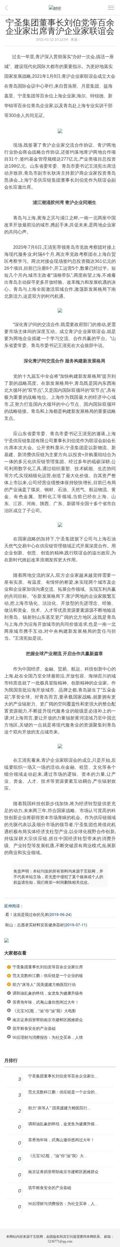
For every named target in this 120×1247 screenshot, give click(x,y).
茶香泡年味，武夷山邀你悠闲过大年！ (46, 1002)
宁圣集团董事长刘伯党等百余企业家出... (63, 1076)
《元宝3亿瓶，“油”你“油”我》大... (57, 1156)
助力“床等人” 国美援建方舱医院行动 (44, 985)
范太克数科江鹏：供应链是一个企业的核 (48, 976)
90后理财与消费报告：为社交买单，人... (63, 1204)
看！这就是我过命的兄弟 (26, 915)
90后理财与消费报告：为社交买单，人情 (48, 1037)
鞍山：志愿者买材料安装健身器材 (34, 925)
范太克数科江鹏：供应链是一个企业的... (63, 1092)
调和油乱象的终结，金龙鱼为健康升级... (63, 1124)
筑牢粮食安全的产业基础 (34, 1028)
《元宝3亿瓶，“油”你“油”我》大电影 (44, 1011)
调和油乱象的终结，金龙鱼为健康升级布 (48, 993)
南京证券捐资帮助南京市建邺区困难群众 (48, 1020)
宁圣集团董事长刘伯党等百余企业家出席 (48, 967)
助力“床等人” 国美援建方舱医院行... (59, 1108)
